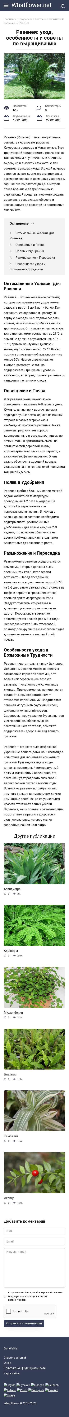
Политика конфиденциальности (25, 1368)
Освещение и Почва (30, 245)
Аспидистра (12, 889)
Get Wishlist (11, 1348)
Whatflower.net (32, 5)
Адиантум (11, 951)
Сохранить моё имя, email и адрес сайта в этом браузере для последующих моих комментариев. (35, 1296)
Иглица (9, 1198)
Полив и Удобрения (30, 251)
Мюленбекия (13, 1012)
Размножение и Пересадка (35, 257)
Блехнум (10, 1074)
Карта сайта (12, 1373)
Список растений (15, 1357)
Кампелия (11, 1136)
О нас (7, 1363)
